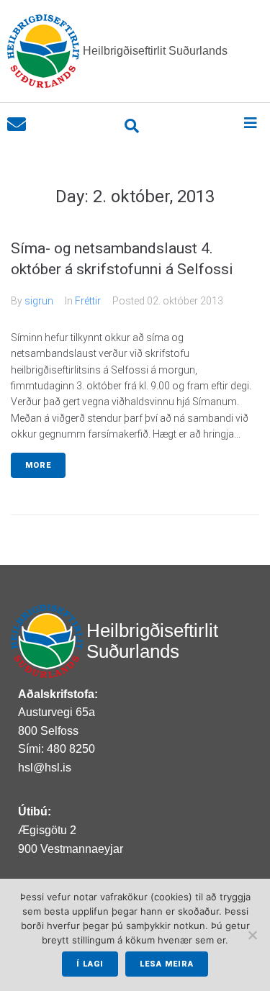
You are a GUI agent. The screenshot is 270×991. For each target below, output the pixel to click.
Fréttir (88, 301)
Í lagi (90, 964)
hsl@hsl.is (44, 767)
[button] (250, 122)
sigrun (38, 301)
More (38, 465)
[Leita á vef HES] (132, 126)
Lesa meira (167, 964)
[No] (252, 935)
